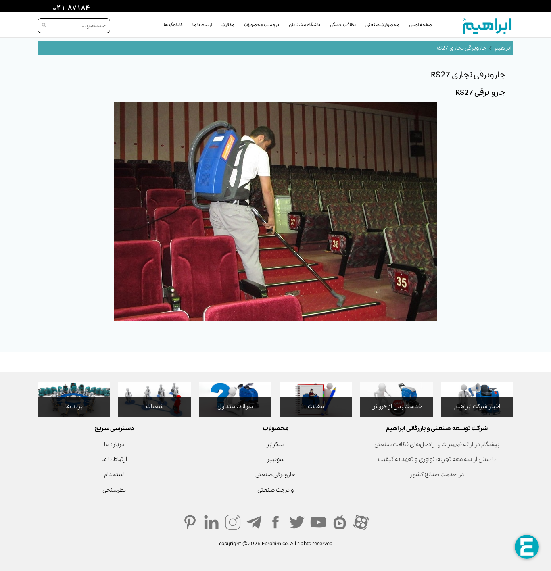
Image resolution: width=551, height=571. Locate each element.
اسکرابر (275, 444)
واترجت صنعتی (275, 490)
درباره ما (114, 444)
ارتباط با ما (202, 25)
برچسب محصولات (261, 25)
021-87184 (70, 8)
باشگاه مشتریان (304, 25)
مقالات (227, 25)
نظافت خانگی (343, 25)
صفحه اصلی (420, 25)
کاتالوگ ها (173, 25)
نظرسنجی (114, 490)
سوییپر (275, 459)
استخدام (114, 475)
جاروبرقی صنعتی (275, 475)
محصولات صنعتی (382, 25)
